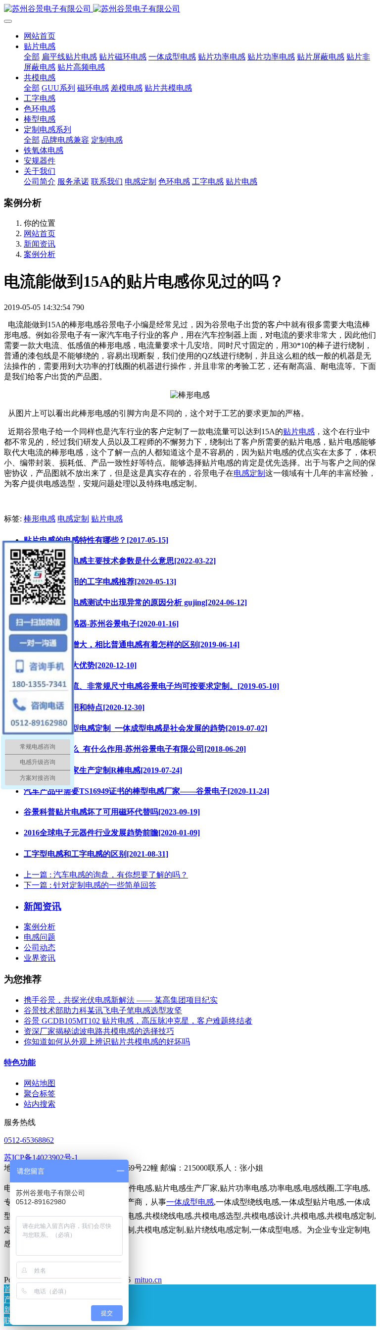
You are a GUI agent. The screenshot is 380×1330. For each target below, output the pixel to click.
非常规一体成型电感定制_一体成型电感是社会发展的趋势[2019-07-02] (145, 728)
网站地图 (39, 1083)
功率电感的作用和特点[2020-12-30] (84, 707)
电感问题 (39, 937)
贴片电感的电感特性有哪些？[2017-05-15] (96, 540)
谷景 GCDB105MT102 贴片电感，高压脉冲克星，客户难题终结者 (138, 1021)
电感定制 (249, 473)
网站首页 (39, 36)
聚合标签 (39, 1093)
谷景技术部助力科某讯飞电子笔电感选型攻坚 (103, 1010)
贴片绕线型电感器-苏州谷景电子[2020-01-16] (101, 623)
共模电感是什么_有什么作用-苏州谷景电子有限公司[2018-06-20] (135, 749)
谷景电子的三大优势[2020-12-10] (80, 665)
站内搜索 (39, 1104)
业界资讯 (39, 958)
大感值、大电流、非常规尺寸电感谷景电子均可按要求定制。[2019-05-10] (151, 686)
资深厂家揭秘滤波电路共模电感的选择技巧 (99, 1031)
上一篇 (106, 874)
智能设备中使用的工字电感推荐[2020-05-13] (100, 581)
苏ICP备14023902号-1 (41, 1157)
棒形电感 (39, 518)
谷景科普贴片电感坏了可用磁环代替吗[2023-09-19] (112, 812)
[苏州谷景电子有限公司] (190, 9)
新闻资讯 (39, 244)
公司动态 (39, 947)
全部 (32, 56)
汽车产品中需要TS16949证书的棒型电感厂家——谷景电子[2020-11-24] (146, 791)
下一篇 (90, 885)
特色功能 (20, 1062)
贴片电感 (299, 431)
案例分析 (39, 254)
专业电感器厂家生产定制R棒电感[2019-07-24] (103, 770)
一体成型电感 (190, 1202)
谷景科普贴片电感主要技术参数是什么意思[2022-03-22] (120, 561)
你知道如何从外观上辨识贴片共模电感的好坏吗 (107, 1041)
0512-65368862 (29, 1140)
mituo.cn (148, 1280)
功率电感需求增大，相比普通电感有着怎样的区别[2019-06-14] (131, 644)
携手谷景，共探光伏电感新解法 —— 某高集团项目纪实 (121, 1000)
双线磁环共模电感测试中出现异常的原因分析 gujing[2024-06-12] (135, 602)
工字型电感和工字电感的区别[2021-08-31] (96, 854)
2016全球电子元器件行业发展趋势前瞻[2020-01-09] (112, 832)
